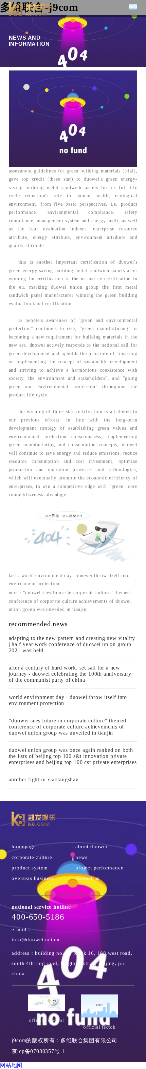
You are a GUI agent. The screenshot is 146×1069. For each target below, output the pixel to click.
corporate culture (32, 857)
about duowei (91, 846)
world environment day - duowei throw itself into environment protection (68, 700)
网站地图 (11, 1065)
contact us (87, 878)
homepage (24, 846)
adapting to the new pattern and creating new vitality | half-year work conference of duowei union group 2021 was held (72, 644)
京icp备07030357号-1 (38, 1051)
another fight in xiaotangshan (44, 779)
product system (30, 867)
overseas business (33, 878)
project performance (99, 867)
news (81, 857)
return (73, 119)
